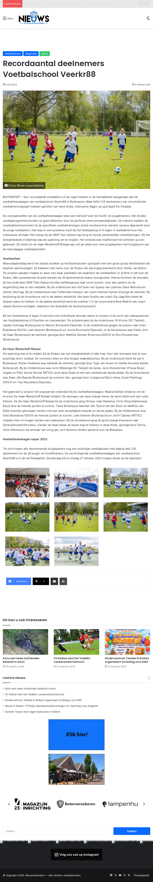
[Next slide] (143, 804)
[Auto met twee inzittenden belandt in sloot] (25, 642)
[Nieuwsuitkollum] (34, 18)
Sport (44, 53)
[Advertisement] (76, 39)
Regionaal (31, 53)
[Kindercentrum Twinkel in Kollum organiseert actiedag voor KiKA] (127, 642)
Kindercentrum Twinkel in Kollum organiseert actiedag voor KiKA (127, 660)
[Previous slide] (9, 804)
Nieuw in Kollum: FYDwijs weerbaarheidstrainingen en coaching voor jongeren (69, 3)
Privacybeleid (141, 875)
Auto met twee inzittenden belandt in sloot (21, 660)
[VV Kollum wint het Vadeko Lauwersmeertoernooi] (76, 642)
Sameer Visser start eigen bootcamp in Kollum (32, 711)
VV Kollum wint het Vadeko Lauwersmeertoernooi (72, 660)
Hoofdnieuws (13, 53)
